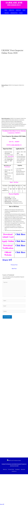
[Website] (14, 311)
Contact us (14, 471)
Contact (21, 13)
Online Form (11, 10)
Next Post (14, 268)
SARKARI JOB (14, 2)
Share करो (7, 260)
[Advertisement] (14, 33)
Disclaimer (17, 469)
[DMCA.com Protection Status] (14, 460)
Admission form (14, 13)
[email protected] (14, 465)
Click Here (20, 234)
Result (24, 10)
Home (6, 10)
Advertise (7, 13)
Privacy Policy (11, 469)
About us (5, 469)
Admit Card (18, 10)
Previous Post (14, 264)
